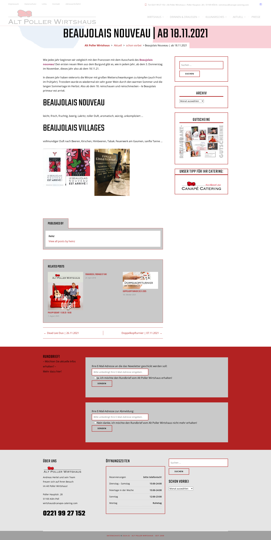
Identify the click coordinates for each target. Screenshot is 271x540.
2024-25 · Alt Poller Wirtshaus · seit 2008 (143, 536)
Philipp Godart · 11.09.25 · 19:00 (59, 313)
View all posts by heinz (62, 241)
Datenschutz (113, 536)
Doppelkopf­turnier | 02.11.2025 (134, 291)
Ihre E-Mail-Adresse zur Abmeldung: (113, 411)
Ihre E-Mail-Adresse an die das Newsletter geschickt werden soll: (129, 366)
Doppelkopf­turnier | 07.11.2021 (140, 333)
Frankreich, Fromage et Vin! (96, 274)
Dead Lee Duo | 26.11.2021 (63, 333)
